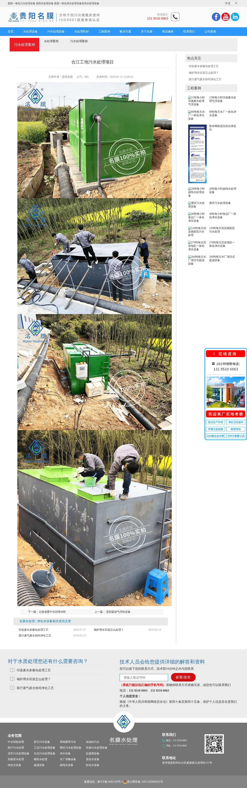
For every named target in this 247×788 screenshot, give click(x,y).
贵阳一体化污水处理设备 (21, 3)
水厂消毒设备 (68, 759)
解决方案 (125, 31)
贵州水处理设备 (90, 3)
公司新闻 (210, 31)
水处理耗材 (81, 31)
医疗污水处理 (16, 747)
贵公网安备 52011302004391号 (145, 781)
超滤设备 (39, 765)
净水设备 (65, 753)
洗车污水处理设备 (18, 753)
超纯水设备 (66, 765)
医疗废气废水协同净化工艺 (205, 79)
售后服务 (168, 31)
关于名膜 (146, 31)
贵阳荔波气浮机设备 (117, 611)
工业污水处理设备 (44, 747)
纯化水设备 (14, 765)
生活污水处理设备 (44, 753)
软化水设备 (92, 765)
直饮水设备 (92, 759)
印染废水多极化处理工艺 (204, 66)
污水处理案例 (79, 41)
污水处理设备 (56, 31)
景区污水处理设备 (220, 203)
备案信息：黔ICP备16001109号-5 (103, 781)
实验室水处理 (16, 759)
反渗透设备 (92, 753)
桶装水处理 (40, 759)
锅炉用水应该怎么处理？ (204, 72)
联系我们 (189, 31)
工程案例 (104, 31)
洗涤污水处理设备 (96, 747)
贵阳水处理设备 (44, 3)
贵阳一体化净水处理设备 (68, 3)
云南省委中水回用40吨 (52, 611)
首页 (11, 31)
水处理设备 (30, 31)
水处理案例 (51, 41)
